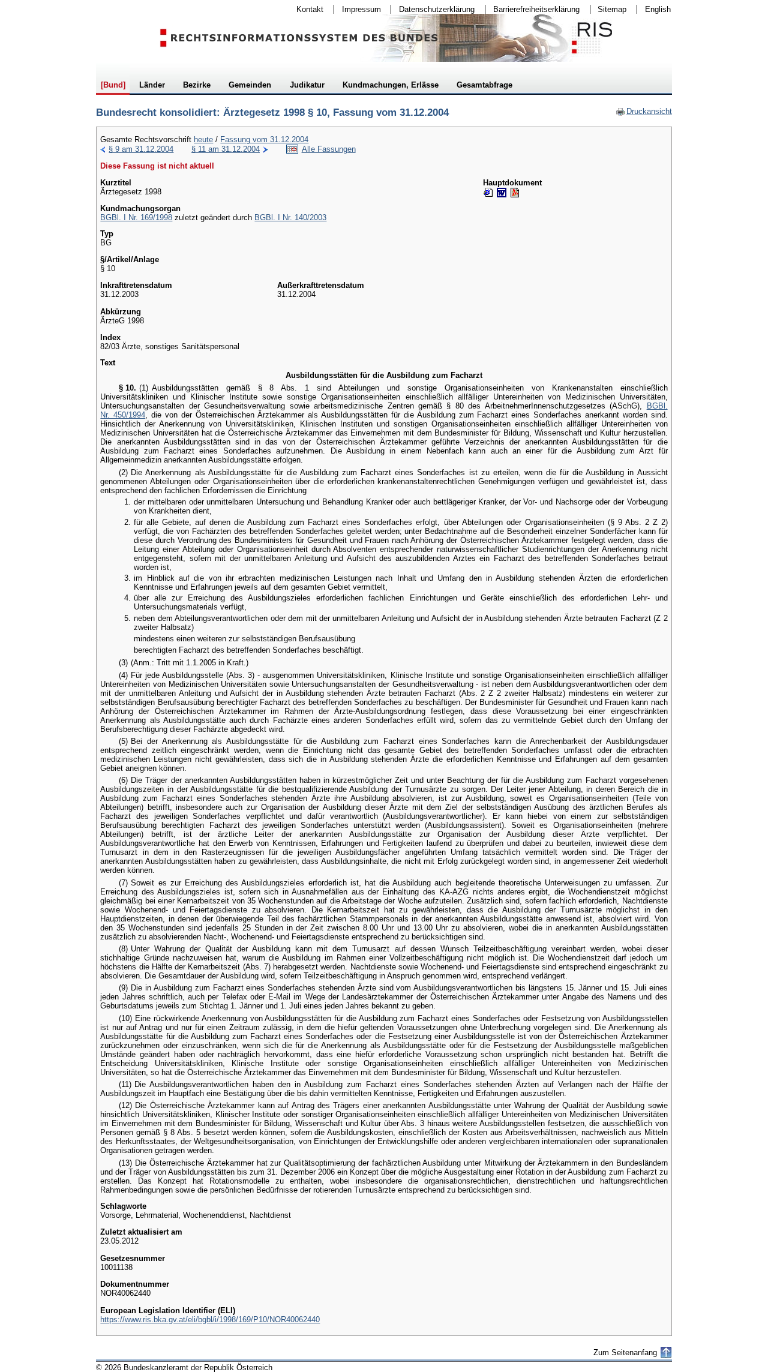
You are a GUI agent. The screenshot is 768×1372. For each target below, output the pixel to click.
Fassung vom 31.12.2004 (264, 139)
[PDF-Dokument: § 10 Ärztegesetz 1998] (514, 192)
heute (203, 139)
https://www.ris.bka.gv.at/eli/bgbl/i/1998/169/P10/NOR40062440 (210, 1319)
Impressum (357, 9)
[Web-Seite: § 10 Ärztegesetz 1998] (488, 192)
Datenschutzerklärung (433, 9)
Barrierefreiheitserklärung (532, 9)
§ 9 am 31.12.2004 (141, 149)
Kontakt (306, 9)
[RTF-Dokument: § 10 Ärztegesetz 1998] (501, 192)
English (658, 9)
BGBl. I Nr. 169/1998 (136, 217)
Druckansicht (644, 111)
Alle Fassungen (329, 149)
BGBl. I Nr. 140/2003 (290, 217)
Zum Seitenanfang (625, 1352)
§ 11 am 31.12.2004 (225, 149)
